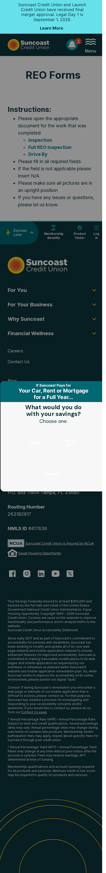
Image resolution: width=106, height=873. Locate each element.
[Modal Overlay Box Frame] (53, 436)
